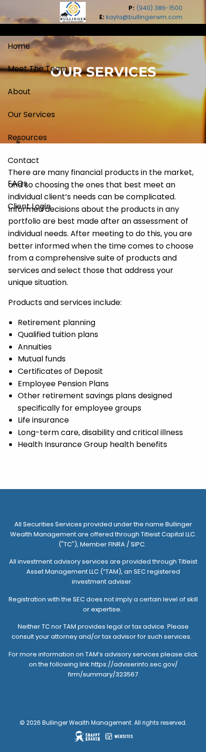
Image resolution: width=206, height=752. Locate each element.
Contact (23, 160)
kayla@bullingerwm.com (144, 17)
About (19, 91)
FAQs (17, 183)
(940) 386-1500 (159, 8)
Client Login (29, 206)
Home (19, 46)
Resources (27, 137)
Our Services (31, 114)
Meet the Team (38, 68)
